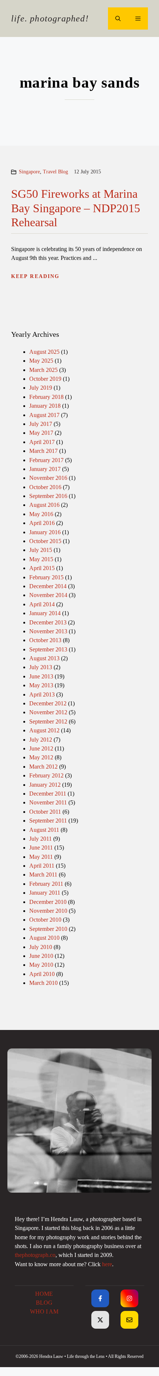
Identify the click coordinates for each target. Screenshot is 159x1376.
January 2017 (45, 469)
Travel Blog (55, 171)
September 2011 (48, 820)
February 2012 (46, 775)
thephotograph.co (35, 1255)
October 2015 (45, 541)
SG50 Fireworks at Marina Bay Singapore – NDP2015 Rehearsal (75, 208)
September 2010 (48, 929)
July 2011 (40, 839)
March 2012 (43, 766)
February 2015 (46, 577)
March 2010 (43, 983)
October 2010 (45, 919)
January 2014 (45, 613)
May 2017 (41, 433)
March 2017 (43, 451)
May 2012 (41, 757)
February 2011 (46, 884)
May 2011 (41, 857)
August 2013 (44, 658)
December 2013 (48, 622)
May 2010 (41, 965)
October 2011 (45, 812)
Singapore (29, 171)
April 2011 (41, 865)
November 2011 (48, 802)
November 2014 (48, 595)
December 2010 (48, 902)
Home (44, 1294)
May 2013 (41, 685)
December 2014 (48, 586)
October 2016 (45, 487)
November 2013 (48, 631)
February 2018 (46, 397)
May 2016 (41, 514)
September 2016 (48, 496)
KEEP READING (35, 276)
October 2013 (45, 640)
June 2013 (41, 676)
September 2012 (48, 721)
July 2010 (40, 947)
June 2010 (41, 956)
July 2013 (40, 667)
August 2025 (44, 352)
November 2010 (48, 911)
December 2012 (48, 703)
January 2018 (45, 406)
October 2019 (45, 379)
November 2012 (48, 712)
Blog (44, 1302)
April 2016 (42, 523)
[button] (118, 18)
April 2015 (42, 568)
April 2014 (42, 604)
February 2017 (46, 460)
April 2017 (42, 442)
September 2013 (48, 649)
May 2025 (41, 360)
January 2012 (45, 785)
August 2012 (44, 730)
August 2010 (44, 938)
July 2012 (40, 739)
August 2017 (44, 415)
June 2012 (41, 748)
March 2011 (43, 874)
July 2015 (40, 550)
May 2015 (41, 559)
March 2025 (43, 370)
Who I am (44, 1311)
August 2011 (44, 830)
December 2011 (47, 793)
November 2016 (48, 478)
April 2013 (42, 694)
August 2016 (44, 505)
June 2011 (41, 847)
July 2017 (40, 424)
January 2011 (44, 892)
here (107, 1264)
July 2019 (40, 387)
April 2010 (42, 974)
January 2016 (45, 532)
